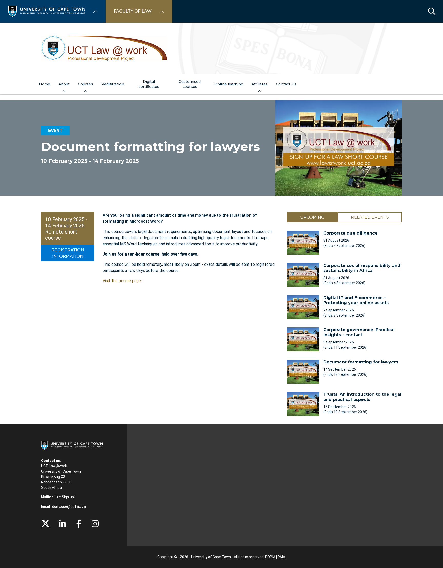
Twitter (45, 524)
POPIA (270, 557)
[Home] (46, 10)
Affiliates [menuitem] (259, 84)
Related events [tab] (370, 217)
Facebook (78, 524)
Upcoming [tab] (312, 217)
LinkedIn (62, 524)
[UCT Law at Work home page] (221, 48)
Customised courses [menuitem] (190, 84)
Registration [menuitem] (112, 84)
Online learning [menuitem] (228, 84)
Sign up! (68, 497)
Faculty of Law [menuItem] (133, 11)
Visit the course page (122, 280)
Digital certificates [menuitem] (148, 84)
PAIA (281, 557)
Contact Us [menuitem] (286, 84)
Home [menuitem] (44, 84)
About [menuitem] (64, 84)
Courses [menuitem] (85, 84)
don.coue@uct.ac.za (69, 506)
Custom (95, 524)
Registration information (68, 253)
